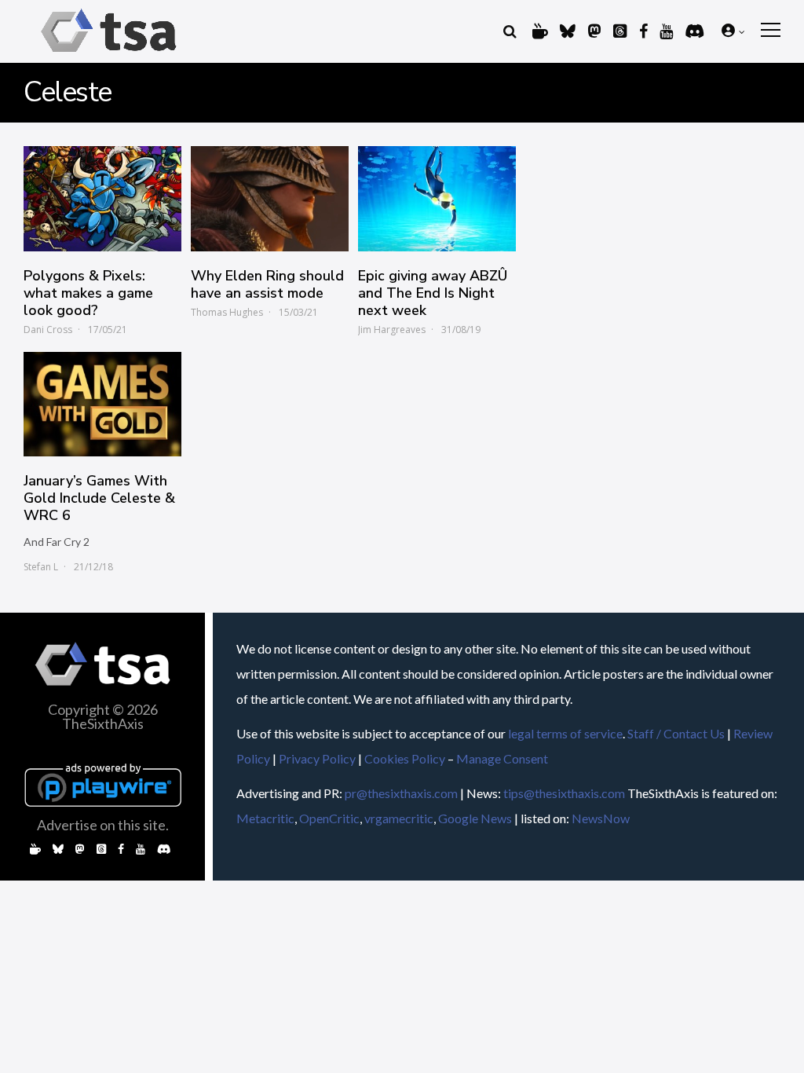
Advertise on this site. (103, 824)
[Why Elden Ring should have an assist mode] (270, 198)
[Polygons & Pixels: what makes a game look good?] (102, 198)
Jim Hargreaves (392, 329)
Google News (475, 818)
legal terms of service (565, 733)
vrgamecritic (398, 818)
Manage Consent (502, 758)
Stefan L (41, 566)
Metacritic (265, 818)
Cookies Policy (404, 758)
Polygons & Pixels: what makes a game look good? (88, 293)
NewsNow (601, 818)
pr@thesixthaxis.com (401, 793)
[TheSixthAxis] (109, 54)
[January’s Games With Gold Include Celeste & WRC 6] (102, 404)
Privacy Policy (317, 758)
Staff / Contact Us (676, 733)
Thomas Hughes (227, 312)
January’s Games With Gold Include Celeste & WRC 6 (99, 498)
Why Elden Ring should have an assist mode (267, 284)
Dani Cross (48, 329)
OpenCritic (329, 818)
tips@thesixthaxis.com (564, 793)
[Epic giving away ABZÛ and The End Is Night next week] (437, 198)
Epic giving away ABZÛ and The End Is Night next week (432, 293)
